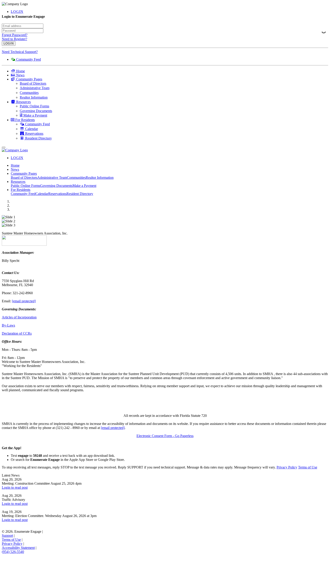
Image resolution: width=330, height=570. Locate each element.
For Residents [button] (20, 190)
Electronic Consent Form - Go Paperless (165, 436)
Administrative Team (52, 177)
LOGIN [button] (17, 11)
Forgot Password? (14, 35)
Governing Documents (56, 186)
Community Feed (23, 194)
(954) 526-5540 (13, 552)
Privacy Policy (287, 467)
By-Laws (8, 325)
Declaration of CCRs (17, 333)
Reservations (57, 194)
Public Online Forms (25, 186)
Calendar (41, 194)
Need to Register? (14, 39)
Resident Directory (79, 194)
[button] (169, 79)
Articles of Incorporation (19, 317)
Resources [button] (18, 181)
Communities (76, 177)
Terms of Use (307, 467)
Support (7, 535)
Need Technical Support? (20, 52)
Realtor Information (100, 177)
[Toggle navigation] (3, 147)
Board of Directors (24, 177)
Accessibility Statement (18, 548)
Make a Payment (84, 186)
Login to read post (15, 487)
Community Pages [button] (24, 173)
